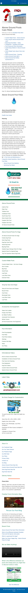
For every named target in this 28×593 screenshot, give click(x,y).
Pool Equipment (6, 363)
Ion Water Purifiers (7, 315)
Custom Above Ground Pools (9, 367)
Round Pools (5, 290)
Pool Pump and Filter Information (13, 46)
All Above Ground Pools (8, 224)
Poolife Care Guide (7, 115)
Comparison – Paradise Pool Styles (14, 44)
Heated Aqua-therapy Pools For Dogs (12, 249)
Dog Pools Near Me (7, 471)
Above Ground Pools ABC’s (12, 56)
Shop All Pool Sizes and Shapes (10, 288)
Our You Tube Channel (8, 449)
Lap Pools (4, 273)
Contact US (5, 460)
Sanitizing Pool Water (9, 165)
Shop (3, 343)
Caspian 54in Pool (6, 220)
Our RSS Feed (5, 454)
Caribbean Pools (6, 213)
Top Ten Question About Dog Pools (11, 253)
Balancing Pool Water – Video (13, 42)
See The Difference (14, 584)
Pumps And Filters (7, 312)
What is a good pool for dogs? (10, 536)
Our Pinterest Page (7, 451)
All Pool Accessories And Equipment (11, 321)
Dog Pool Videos (6, 365)
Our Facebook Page (7, 447)
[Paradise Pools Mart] (1, 3)
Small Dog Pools (6, 244)
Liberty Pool (5, 207)
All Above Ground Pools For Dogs (10, 235)
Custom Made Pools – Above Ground (15, 37)
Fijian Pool (4, 209)
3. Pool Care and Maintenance (12, 157)
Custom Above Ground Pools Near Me (12, 467)
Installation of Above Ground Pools (11, 358)
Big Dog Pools (5, 246)
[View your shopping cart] (18, 3)
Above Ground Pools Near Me (10, 465)
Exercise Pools (6, 277)
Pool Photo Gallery (7, 337)
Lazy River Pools (6, 275)
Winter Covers (5, 319)
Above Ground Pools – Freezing (13, 54)
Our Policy (4, 345)
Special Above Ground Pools (9, 370)
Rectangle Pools (6, 295)
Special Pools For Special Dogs (10, 251)
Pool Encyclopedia (6, 332)
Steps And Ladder (7, 310)
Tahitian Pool (5, 211)
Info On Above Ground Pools (9, 356)
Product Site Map (6, 341)
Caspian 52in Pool (6, 222)
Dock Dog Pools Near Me (8, 469)
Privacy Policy (5, 458)
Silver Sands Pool (6, 218)
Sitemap (4, 339)
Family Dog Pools (6, 238)
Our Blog (4, 462)
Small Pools (5, 271)
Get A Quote (5, 266)
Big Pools (4, 268)
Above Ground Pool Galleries (11, 163)
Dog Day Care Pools (7, 242)
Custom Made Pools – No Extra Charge (12, 264)
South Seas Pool (6, 216)
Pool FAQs (4, 334)
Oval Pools (4, 293)
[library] (14, 502)
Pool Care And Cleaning (8, 361)
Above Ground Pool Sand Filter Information (13, 530)
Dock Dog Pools (6, 240)
